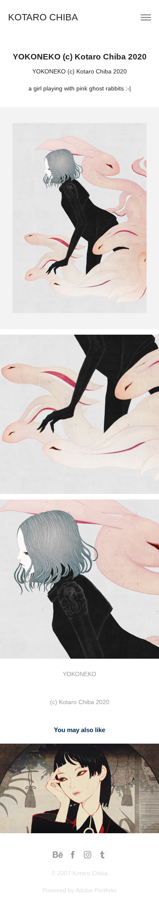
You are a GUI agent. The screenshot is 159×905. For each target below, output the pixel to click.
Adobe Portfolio (96, 890)
